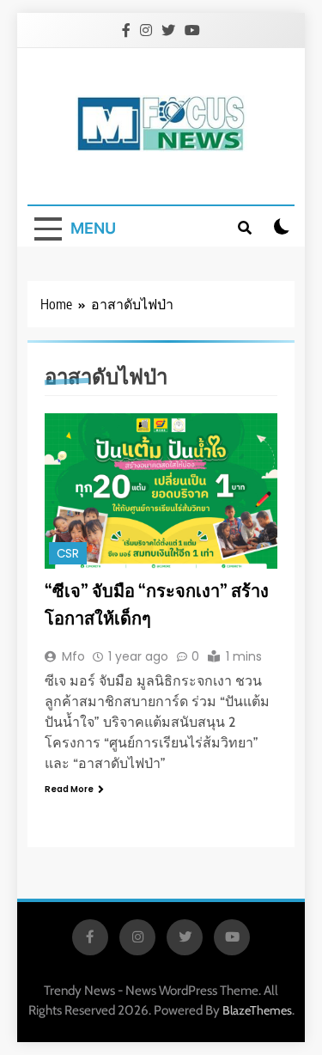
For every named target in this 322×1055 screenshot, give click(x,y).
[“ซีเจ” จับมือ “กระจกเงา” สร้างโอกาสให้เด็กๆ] (161, 491)
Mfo (73, 656)
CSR (68, 554)
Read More (69, 789)
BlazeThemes (257, 1010)
